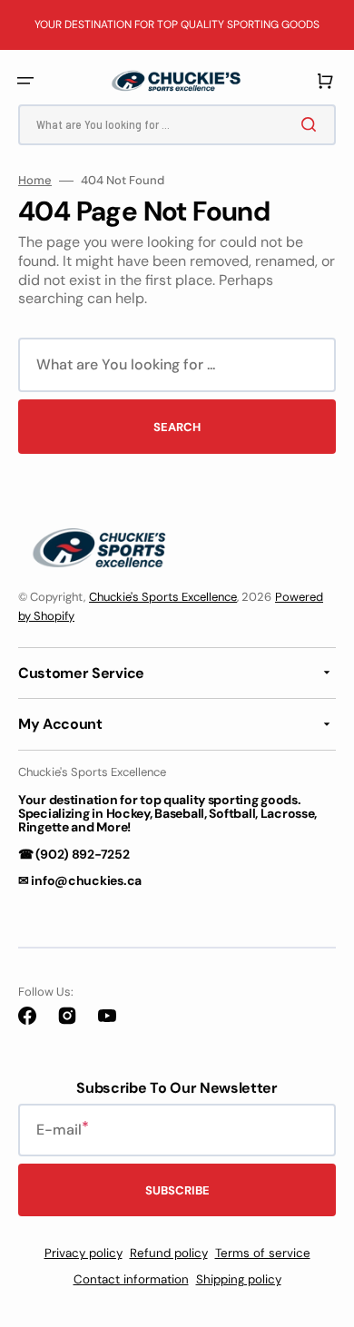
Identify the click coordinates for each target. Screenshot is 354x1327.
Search (177, 427)
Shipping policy (238, 1279)
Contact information (131, 1279)
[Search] (312, 124)
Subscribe (177, 1190)
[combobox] (177, 124)
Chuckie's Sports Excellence (163, 597)
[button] (25, 81)
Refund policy (169, 1253)
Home (35, 180)
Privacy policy (83, 1253)
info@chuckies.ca (86, 880)
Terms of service (262, 1253)
